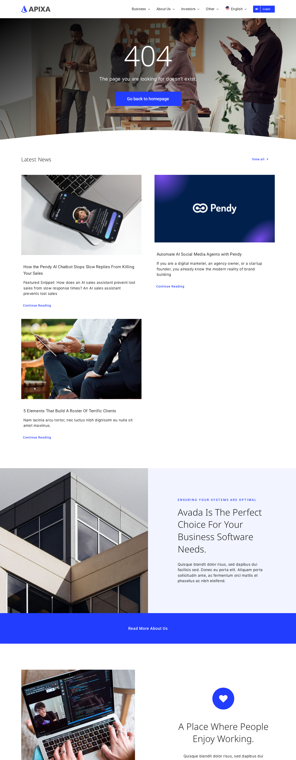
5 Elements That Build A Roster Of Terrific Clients (69, 410)
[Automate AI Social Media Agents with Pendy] (215, 208)
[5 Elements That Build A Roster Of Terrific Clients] (81, 359)
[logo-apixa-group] (35, 7)
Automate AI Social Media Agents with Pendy (199, 254)
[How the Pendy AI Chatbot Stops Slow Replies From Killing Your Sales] (81, 215)
